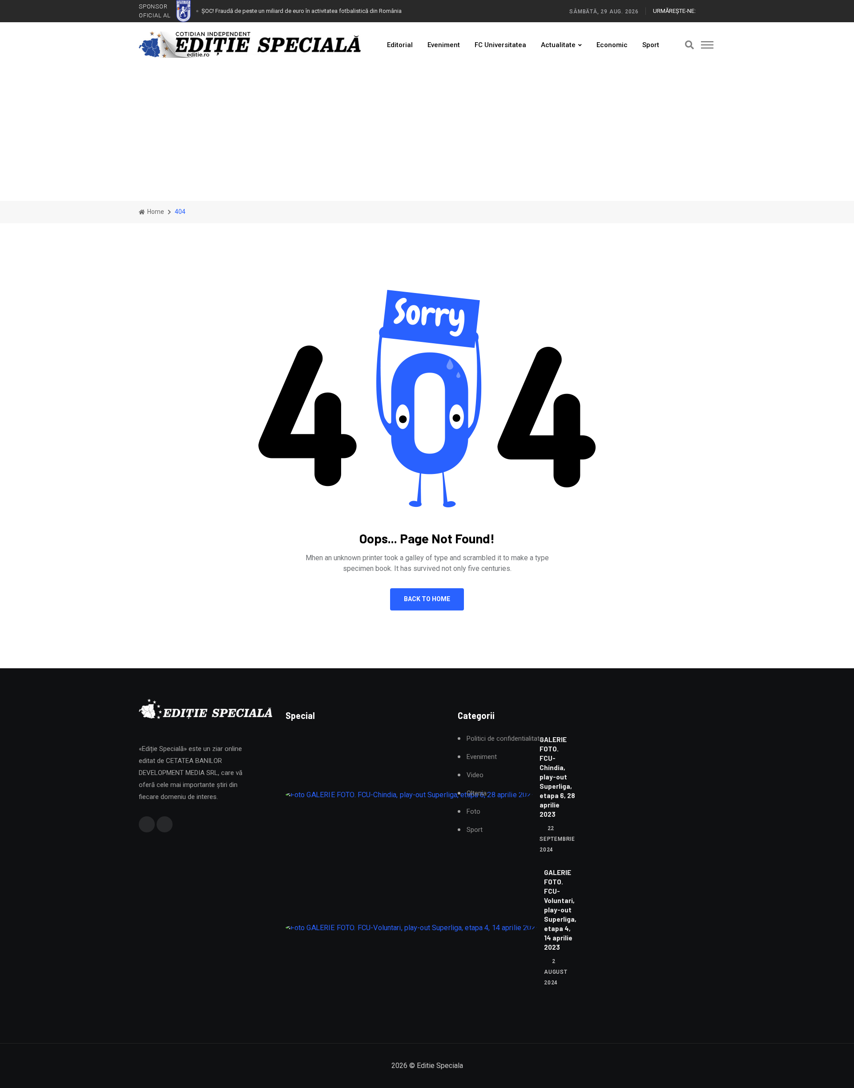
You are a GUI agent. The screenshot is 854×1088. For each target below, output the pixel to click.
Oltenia (477, 793)
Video (475, 775)
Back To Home (427, 598)
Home (155, 211)
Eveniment (443, 45)
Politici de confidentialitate (505, 738)
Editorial (400, 45)
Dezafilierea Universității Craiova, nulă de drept (260, 14)
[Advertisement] (427, 134)
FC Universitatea (500, 45)
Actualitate (558, 45)
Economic (612, 45)
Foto (473, 811)
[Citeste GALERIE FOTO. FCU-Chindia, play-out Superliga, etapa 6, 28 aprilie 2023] (409, 794)
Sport (650, 45)
